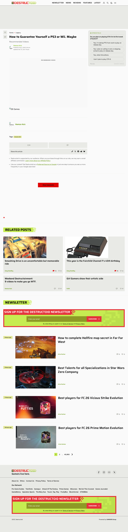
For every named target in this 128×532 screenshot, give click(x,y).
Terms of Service (68, 324)
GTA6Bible (84, 492)
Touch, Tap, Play (53, 492)
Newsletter (58, 3)
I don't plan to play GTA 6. (102, 59)
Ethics (22, 481)
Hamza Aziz (17, 45)
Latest (97, 3)
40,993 (67, 454)
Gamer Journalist (101, 489)
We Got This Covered (86, 489)
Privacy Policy (80, 324)
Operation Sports (28, 492)
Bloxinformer (74, 492)
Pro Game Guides (18, 489)
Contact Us (30, 481)
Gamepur (37, 489)
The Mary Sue (41, 492)
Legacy (18, 32)
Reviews (77, 3)
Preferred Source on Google (46, 164)
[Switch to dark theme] (111, 3)
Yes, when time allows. (101, 55)
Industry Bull (17, 137)
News (68, 3)
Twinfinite (29, 489)
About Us (15, 481)
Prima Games (64, 489)
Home (11, 32)
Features (87, 3)
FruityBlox (64, 492)
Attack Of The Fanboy (50, 489)
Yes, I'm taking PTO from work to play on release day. (107, 44)
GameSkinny (16, 492)
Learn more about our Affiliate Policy (37, 161)
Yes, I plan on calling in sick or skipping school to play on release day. (106, 50)
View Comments (48, 185)
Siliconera (73, 489)
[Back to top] (4, 217)
